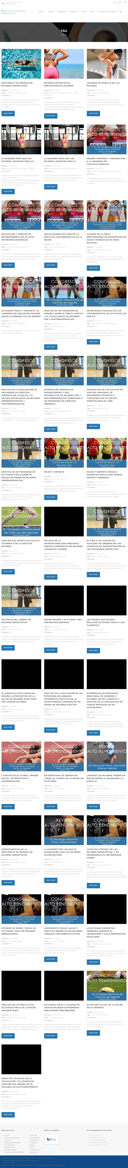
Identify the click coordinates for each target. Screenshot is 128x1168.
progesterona (66, 411)
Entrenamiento (60, 93)
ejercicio (9, 411)
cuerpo (93, 171)
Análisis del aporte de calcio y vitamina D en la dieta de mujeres (21, 543)
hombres (100, 171)
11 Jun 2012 (98, 321)
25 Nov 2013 (99, 169)
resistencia (31, 168)
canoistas (51, 556)
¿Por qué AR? (35, 1138)
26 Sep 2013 (14, 321)
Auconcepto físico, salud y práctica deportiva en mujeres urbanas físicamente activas (63, 931)
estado (13, 488)
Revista (32, 1147)
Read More (8, 113)
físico (50, 941)
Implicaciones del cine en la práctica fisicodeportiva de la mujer (63, 237)
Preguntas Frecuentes (12, 1143)
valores (62, 326)
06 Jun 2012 (14, 551)
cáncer (8, 709)
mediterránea (100, 250)
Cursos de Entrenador (12, 1138)
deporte (51, 93)
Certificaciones (9, 1145)
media (100, 408)
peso (25, 168)
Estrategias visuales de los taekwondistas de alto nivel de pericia (106, 313)
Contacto (62, 1165)
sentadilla (106, 93)
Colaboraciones (9, 1147)
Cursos (51, 11)
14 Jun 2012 (56, 324)
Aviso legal (24, 1165)
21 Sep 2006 (14, 1091)
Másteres (61, 11)
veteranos (24, 247)
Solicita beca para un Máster (14, 1152)
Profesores (34, 1143)
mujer (50, 247)
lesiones (69, 93)
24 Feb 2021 (14, 166)
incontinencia (58, 712)
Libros (32, 1145)
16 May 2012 (99, 630)
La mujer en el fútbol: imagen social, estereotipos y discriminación (20, 778)
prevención (48, 95)
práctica (62, 941)
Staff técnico (34, 1140)
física (100, 632)
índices (58, 556)
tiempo (64, 629)
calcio (8, 553)
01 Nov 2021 (14, 90)
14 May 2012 (14, 706)
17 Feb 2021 (56, 166)
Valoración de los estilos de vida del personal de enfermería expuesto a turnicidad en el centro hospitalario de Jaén (105, 395)
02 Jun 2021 (99, 90)
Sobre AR (33, 1135)
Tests (83, 11)
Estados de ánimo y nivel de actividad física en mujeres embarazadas (19, 931)
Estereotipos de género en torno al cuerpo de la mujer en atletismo (64, 778)
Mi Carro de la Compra (107, 11)
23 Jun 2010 (99, 862)
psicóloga (107, 865)
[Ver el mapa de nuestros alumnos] (51, 1139)
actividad (9, 323)
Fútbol (15, 788)
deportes (9, 788)
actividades (17, 1018)
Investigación (35, 1150)
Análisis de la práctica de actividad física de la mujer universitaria (19, 1008)
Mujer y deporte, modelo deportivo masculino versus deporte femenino (104, 475)
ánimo (8, 488)
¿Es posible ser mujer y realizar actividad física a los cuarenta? (106, 622)
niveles (24, 93)
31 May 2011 (99, 786)
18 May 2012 (56, 554)
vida (60, 1018)
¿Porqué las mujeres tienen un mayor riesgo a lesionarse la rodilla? (106, 778)
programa (22, 411)
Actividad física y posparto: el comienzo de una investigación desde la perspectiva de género (21, 313)
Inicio (41, 11)
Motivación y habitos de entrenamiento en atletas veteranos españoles (18, 237)
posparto (22, 323)
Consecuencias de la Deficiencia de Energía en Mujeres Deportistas (17, 852)
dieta (93, 250)
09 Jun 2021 (56, 90)
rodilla (100, 93)
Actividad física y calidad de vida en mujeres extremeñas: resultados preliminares (62, 1008)
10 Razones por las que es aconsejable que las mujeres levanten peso (62, 852)
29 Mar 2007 (99, 1012)
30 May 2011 (14, 859)
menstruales (10, 93)
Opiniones (33, 1152)
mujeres (18, 93)
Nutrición (113, 171)
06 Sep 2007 (99, 941)
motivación (10, 247)
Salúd (119, 171)
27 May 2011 (56, 859)
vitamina (20, 553)
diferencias (95, 715)
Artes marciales (96, 323)
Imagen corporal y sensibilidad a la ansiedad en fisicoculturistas (106, 161)
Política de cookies (36, 1165)
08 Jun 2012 (14, 485)
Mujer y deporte (54, 472)
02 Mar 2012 (14, 786)
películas (63, 247)
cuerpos (14, 629)
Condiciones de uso (50, 1165)
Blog (92, 11)
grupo (50, 712)
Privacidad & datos (13, 1165)
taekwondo (113, 323)
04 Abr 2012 (99, 712)
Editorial (73, 11)
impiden (94, 865)
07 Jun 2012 (56, 476)
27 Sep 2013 (99, 247)
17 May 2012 (99, 554)
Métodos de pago (10, 1150)
